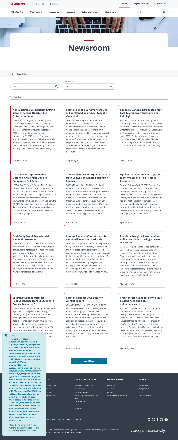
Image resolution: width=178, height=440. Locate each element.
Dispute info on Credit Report (84, 385)
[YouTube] (166, 420)
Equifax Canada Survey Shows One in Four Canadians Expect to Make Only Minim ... (87, 113)
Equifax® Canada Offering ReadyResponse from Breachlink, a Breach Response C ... (33, 301)
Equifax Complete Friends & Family (22, 389)
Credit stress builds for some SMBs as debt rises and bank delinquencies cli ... (141, 301)
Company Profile (144, 389)
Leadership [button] (53, 12)
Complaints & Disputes (82, 392)
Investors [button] (70, 12)
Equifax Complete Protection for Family (24, 396)
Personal (40, 4)
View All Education (49, 396)
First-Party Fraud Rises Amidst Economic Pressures (31, 237)
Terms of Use (27, 419)
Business (54, 4)
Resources (110, 389)
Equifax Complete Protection (20, 392)
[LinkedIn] (149, 420)
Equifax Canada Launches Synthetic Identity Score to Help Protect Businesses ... (141, 177)
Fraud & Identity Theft (50, 385)
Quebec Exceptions (81, 401)
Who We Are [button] (17, 12)
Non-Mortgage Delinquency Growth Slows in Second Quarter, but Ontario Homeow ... (34, 113)
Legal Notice (39, 419)
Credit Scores (47, 389)
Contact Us (78, 408)
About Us (124, 4)
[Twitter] (153, 420)
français (145, 4)
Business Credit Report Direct (117, 396)
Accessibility (51, 419)
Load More (89, 361)
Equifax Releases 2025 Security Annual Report (84, 299)
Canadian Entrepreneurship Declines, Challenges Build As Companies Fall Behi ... (30, 177)
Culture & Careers (90, 12)
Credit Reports (47, 392)
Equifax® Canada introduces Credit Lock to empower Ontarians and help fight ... (141, 113)
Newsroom (110, 12)
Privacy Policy (14, 419)
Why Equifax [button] (36, 12)
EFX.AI (141, 392)
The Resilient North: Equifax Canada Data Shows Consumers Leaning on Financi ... (88, 177)
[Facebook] (158, 420)
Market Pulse (111, 392)
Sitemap (61, 419)
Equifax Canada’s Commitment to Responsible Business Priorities (86, 237)
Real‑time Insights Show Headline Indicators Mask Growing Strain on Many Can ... (140, 239)
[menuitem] (40, 3)
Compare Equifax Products (19, 399)
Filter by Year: (69, 81)
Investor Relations (145, 396)
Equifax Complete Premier (20, 385)
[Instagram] (161, 420)
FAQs (76, 405)
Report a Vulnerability (74, 419)
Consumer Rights (80, 389)
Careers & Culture (145, 385)
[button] (160, 3)
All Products (111, 385)
